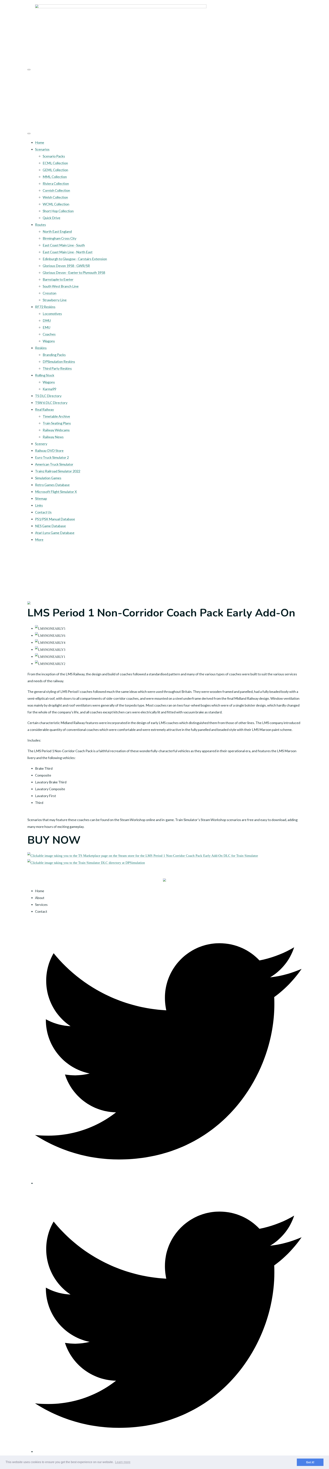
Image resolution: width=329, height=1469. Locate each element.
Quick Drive (51, 218)
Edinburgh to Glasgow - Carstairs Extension (75, 259)
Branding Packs (54, 355)
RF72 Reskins (45, 307)
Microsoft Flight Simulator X (56, 492)
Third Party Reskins (57, 368)
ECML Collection (55, 163)
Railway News (53, 437)
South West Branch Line (61, 286)
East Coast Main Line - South (64, 245)
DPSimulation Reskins (59, 361)
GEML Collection (55, 170)
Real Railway (44, 409)
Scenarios (42, 149)
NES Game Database (50, 526)
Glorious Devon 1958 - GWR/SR (66, 266)
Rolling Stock (44, 375)
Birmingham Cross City (59, 238)
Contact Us (43, 512)
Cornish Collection (56, 190)
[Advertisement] (164, 100)
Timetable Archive (56, 416)
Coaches (49, 334)
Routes (40, 225)
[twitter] (168, 1183)
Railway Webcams (56, 430)
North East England (57, 231)
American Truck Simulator (54, 464)
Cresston (49, 293)
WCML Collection (56, 204)
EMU (46, 327)
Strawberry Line (55, 300)
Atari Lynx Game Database (54, 533)
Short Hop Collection (58, 211)
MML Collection (55, 177)
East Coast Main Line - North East (68, 252)
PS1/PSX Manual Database (55, 519)
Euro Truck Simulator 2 (52, 457)
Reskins (41, 348)
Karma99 (49, 389)
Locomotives (52, 314)
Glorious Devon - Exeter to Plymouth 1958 (74, 272)
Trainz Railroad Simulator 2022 (57, 471)
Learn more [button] (122, 1462)
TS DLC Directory (48, 396)
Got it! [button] (310, 1462)
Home (39, 142)
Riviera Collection (56, 183)
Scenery (41, 444)
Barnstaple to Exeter (58, 279)
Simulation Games (48, 478)
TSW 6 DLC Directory (51, 403)
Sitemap (41, 498)
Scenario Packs (54, 156)
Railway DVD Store (49, 450)
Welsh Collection (55, 197)
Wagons (49, 341)
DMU (47, 320)
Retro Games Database (52, 485)
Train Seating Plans (57, 423)
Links (39, 505)
